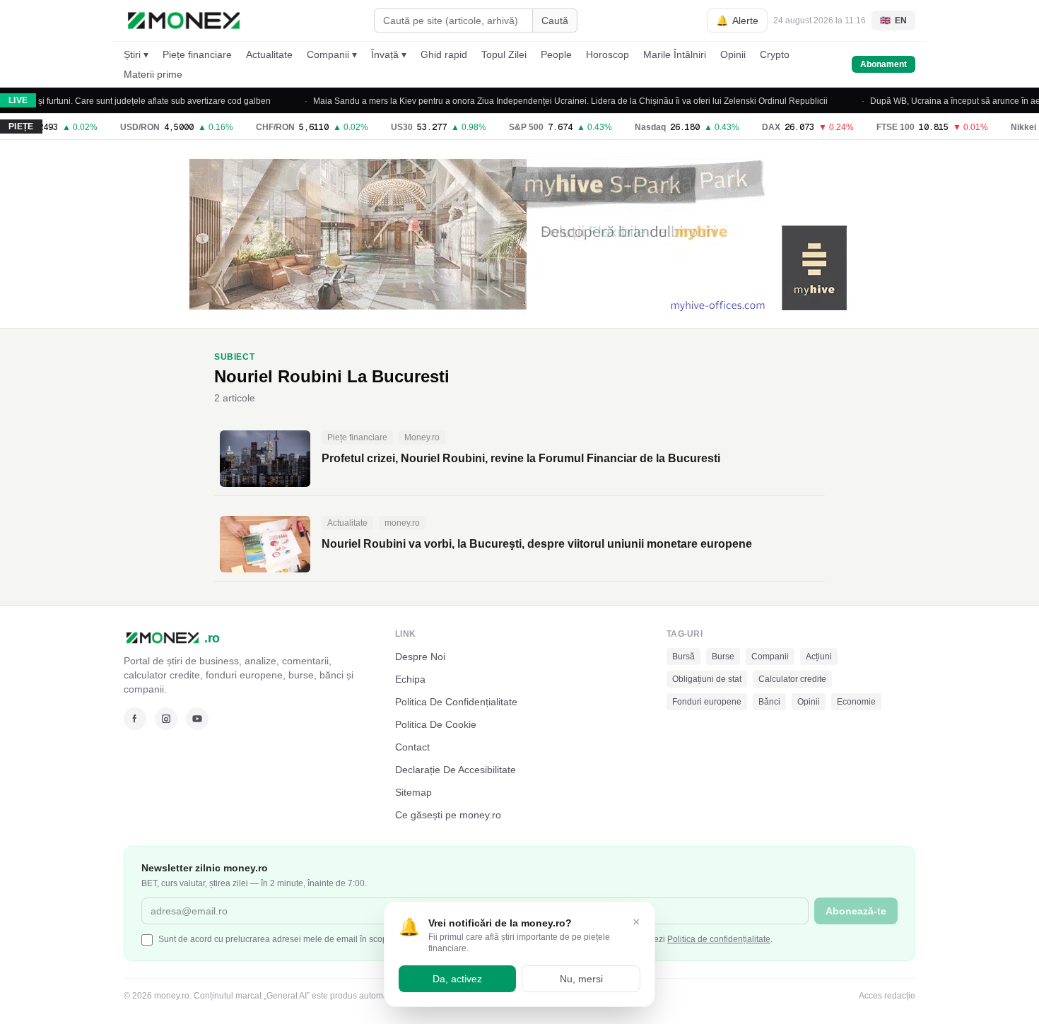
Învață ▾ (388, 54)
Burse (723, 656)
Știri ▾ (136, 54)
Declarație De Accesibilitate (455, 769)
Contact (412, 747)
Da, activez (457, 978)
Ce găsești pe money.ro (448, 814)
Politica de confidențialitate (718, 939)
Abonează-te (856, 911)
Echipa (410, 679)
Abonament (883, 64)
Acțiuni (819, 656)
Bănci (769, 702)
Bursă (683, 656)
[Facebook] (135, 718)
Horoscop (607, 54)
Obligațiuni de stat (706, 679)
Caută (554, 20)
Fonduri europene (706, 702)
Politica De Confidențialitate (456, 701)
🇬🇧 (893, 20)
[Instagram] (166, 718)
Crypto (774, 54)
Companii (770, 656)
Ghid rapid (444, 54)
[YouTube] (197, 718)
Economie (856, 702)
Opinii (733, 54)
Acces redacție (887, 996)
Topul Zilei (504, 54)
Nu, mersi (581, 978)
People (556, 54)
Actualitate (269, 54)
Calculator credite (792, 679)
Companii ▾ (332, 54)
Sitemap (413, 792)
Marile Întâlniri (674, 54)
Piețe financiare (197, 54)
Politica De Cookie (435, 724)
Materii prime (153, 74)
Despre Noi (420, 656)
